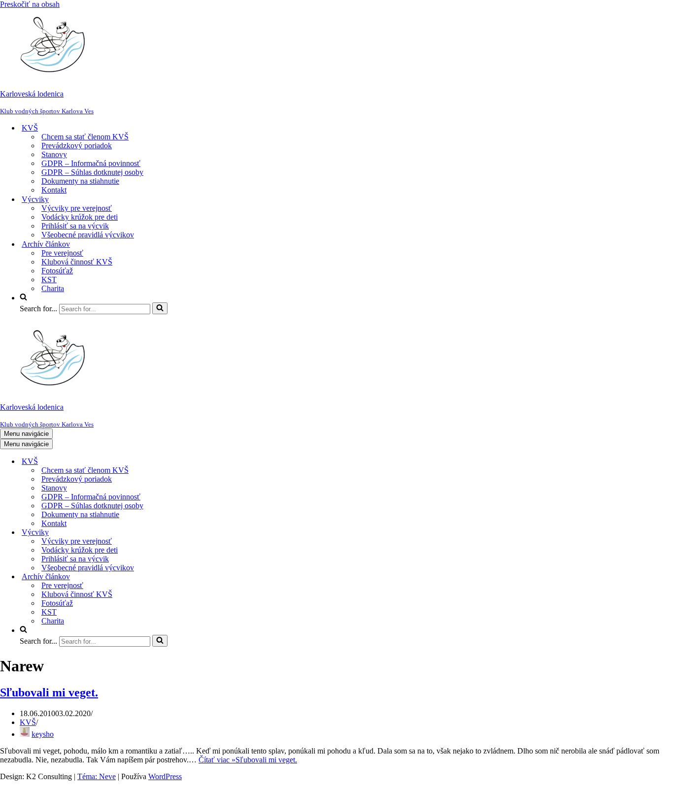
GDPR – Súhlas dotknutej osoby (92, 172)
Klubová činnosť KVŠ (76, 262)
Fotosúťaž (57, 270)
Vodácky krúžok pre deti (79, 217)
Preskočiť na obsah (30, 4)
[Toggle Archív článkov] (172, 577)
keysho (43, 734)
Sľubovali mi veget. (49, 692)
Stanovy (54, 154)
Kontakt (54, 190)
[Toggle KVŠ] (172, 462)
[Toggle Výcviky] (172, 532)
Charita (52, 288)
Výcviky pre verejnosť (76, 208)
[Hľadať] (160, 308)
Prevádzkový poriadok (76, 145)
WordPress (165, 776)
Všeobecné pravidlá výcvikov (87, 234)
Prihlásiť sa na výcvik (75, 226)
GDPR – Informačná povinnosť (90, 163)
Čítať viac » (248, 760)
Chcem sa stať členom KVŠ (85, 136)
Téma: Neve (96, 776)
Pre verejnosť (62, 253)
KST (49, 279)
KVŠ (28, 722)
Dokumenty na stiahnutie (80, 181)
